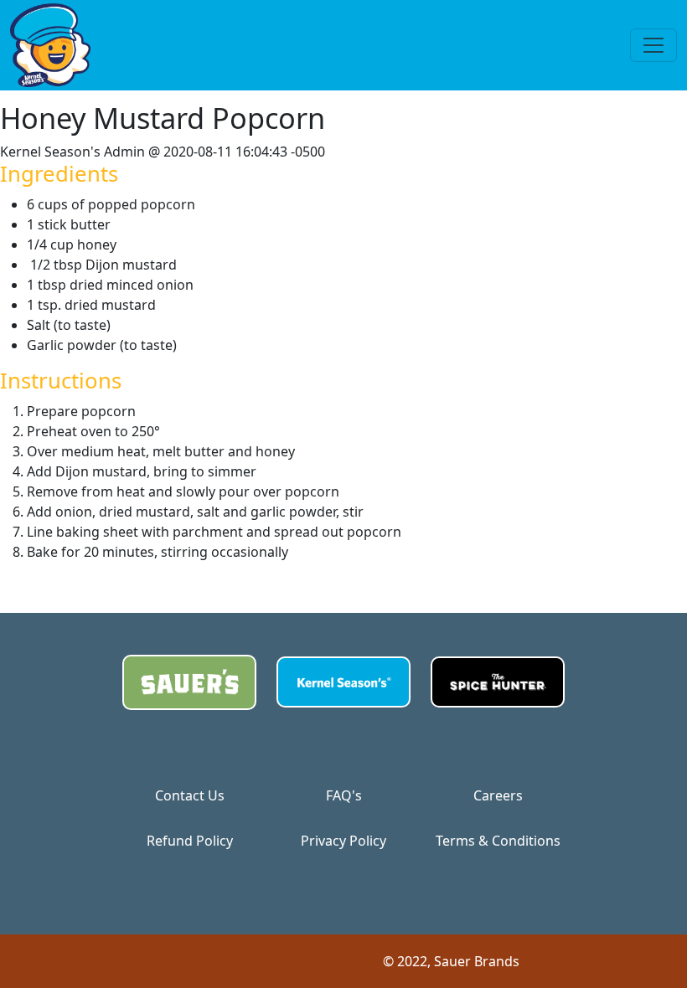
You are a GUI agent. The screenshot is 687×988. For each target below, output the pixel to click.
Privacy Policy (343, 840)
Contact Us (190, 795)
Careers (498, 795)
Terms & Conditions (498, 840)
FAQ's (344, 795)
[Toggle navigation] (653, 45)
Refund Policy (190, 840)
